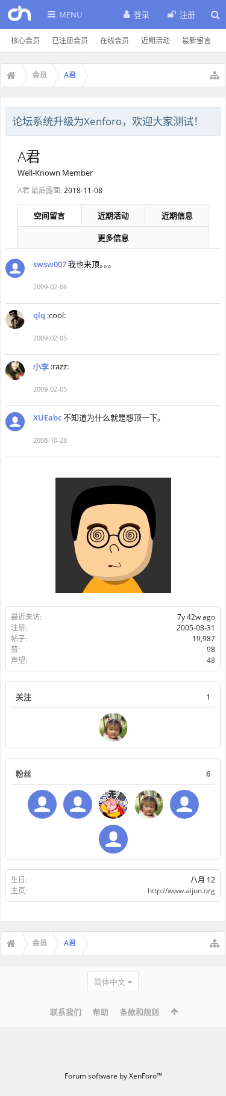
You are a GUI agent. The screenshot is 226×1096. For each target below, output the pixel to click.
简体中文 (109, 981)
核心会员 (25, 40)
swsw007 (49, 264)
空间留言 (49, 215)
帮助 (100, 1011)
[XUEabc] (184, 804)
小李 (41, 366)
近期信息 (177, 215)
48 (211, 660)
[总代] (113, 839)
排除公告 (212, 120)
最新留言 (196, 40)
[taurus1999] (42, 804)
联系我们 (65, 1011)
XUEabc (47, 417)
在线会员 (114, 40)
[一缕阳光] (113, 727)
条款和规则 (139, 1011)
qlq (39, 315)
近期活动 (155, 40)
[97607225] (113, 804)
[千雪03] (77, 804)
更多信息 (113, 237)
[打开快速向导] (214, 75)
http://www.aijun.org (181, 890)
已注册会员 (70, 40)
